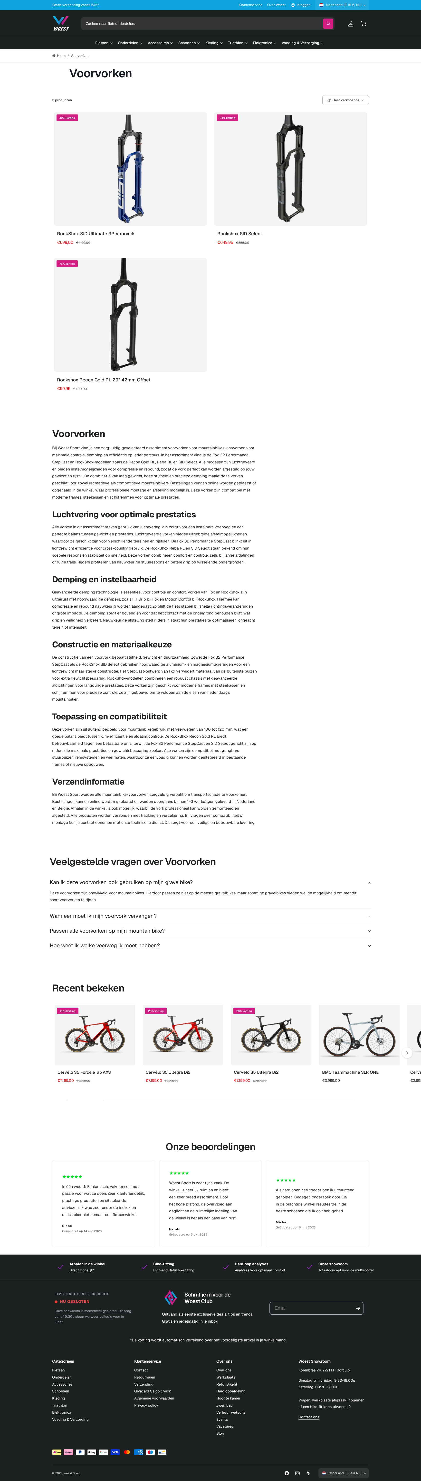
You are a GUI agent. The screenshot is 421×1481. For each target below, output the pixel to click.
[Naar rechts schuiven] (407, 1052)
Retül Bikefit (226, 1384)
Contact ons (308, 1417)
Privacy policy (146, 1405)
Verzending (143, 1384)
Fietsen (58, 1370)
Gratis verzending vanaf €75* (75, 5)
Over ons (224, 1370)
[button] (363, 23)
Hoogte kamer (228, 1398)
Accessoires (62, 1384)
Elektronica (61, 1412)
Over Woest (276, 5)
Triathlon (59, 1405)
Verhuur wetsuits (231, 1412)
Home (61, 55)
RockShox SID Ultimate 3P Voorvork (96, 234)
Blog (220, 1433)
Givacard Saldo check (152, 1391)
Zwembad (224, 1405)
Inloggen (303, 5)
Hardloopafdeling (231, 1391)
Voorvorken (79, 55)
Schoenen (60, 1391)
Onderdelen (62, 1377)
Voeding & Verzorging (70, 1419)
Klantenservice (250, 5)
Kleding (58, 1398)
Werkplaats (225, 1377)
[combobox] (208, 23)
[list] (210, 1203)
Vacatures (224, 1426)
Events (222, 1419)
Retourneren (144, 1377)
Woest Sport (72, 1473)
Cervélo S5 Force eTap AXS (84, 1072)
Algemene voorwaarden (154, 1398)
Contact (141, 1370)
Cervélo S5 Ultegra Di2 (168, 1072)
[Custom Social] (308, 1473)
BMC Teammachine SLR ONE (350, 1072)
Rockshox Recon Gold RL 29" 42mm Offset (104, 380)
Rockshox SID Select (239, 234)
